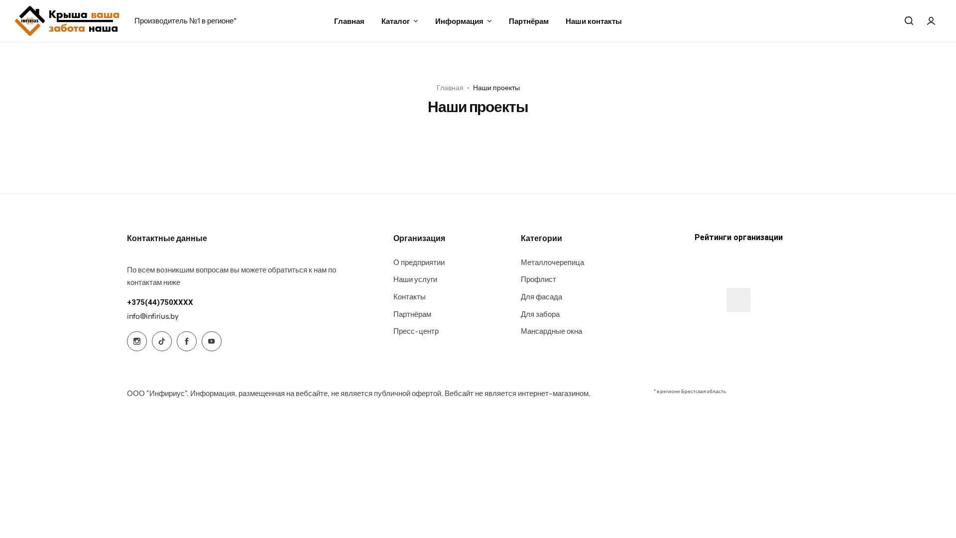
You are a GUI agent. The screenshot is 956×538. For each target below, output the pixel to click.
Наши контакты (594, 21)
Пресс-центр (416, 331)
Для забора (540, 314)
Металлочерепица (552, 262)
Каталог (395, 21)
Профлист (538, 279)
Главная (349, 21)
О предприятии (419, 262)
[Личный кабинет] (931, 21)
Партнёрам (529, 21)
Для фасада (541, 296)
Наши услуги (415, 279)
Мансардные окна (551, 331)
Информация (459, 21)
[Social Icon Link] (137, 341)
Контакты (409, 296)
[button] (160, 302)
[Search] (909, 21)
